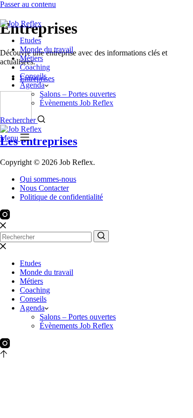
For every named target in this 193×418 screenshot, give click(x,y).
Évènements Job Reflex (76, 103)
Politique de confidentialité (61, 197)
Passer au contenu (28, 4)
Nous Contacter (44, 188)
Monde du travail (46, 49)
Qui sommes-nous (48, 179)
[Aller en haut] (3, 355)
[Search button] (101, 236)
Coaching (35, 67)
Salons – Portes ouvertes (78, 94)
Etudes (30, 40)
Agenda (32, 85)
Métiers (31, 58)
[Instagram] (5, 216)
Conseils (33, 76)
